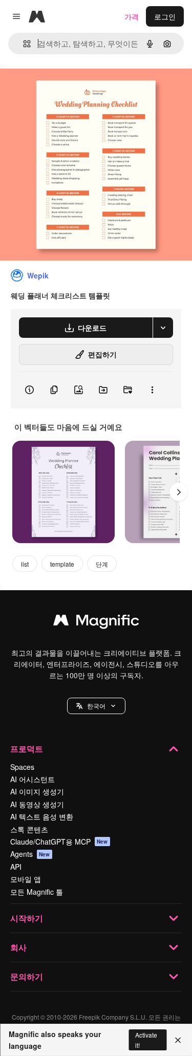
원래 (59, 87)
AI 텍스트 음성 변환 (41, 816)
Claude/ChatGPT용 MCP (59, 841)
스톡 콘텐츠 (29, 829)
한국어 (96, 705)
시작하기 (26, 918)
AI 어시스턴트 (32, 779)
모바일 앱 (25, 879)
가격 (131, 16)
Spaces (22, 767)
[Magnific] (96, 622)
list (25, 563)
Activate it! (146, 1039)
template (62, 563)
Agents (30, 854)
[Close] (178, 1040)
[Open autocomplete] (23, 44)
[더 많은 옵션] (152, 390)
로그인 (165, 16)
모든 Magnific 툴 (36, 892)
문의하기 (26, 976)
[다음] (178, 492)
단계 (102, 563)
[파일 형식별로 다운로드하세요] (163, 327)
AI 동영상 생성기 (37, 804)
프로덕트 (26, 749)
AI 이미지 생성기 (37, 791)
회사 (18, 947)
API (16, 866)
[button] (96, 706)
